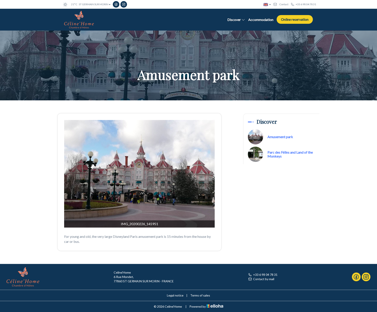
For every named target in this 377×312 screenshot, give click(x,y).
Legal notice (175, 295)
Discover (234, 19)
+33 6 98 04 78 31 (265, 274)
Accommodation (260, 19)
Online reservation (294, 19)
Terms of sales (200, 295)
